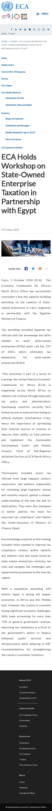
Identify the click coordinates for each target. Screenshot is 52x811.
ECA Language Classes (28, 715)
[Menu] (38, 14)
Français (11, 34)
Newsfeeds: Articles (15, 98)
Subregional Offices (27, 793)
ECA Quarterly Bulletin (12, 147)
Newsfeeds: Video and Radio (19, 105)
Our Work (23, 687)
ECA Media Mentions (11, 92)
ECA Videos (6, 85)
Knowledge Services (27, 748)
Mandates (23, 787)
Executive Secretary (27, 692)
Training (22, 759)
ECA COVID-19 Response (13, 72)
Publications (24, 743)
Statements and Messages (18, 125)
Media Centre (7, 65)
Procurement (24, 720)
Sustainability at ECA (27, 698)
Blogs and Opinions (14, 118)
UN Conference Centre (28, 765)
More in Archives (13, 139)
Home (4, 41)
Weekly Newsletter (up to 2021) (20, 132)
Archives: (5, 113)
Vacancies (23, 726)
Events (22, 782)
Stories (13, 41)
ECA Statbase (25, 754)
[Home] (15, 6)
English (4, 34)
